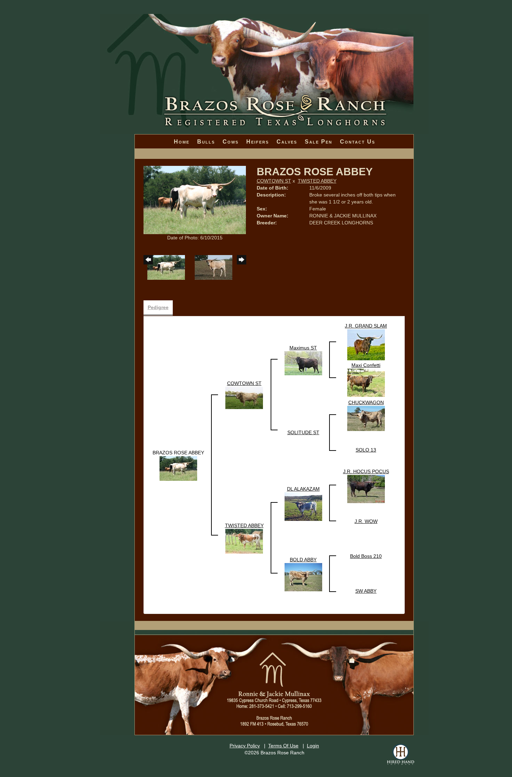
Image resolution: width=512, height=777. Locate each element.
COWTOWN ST (274, 181)
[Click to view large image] (194, 199)
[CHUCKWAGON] (366, 418)
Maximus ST (303, 348)
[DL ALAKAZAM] (303, 506)
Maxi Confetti (365, 365)
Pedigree (158, 307)
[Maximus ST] (303, 363)
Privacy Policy (245, 745)
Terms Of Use (283, 745)
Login (313, 745)
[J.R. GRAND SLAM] (366, 344)
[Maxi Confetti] (366, 382)
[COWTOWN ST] (244, 397)
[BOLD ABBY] (303, 576)
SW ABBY (366, 591)
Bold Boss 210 (366, 556)
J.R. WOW (366, 521)
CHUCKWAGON (366, 402)
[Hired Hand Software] (400, 754)
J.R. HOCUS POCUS (366, 471)
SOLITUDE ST (303, 432)
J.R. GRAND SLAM (366, 326)
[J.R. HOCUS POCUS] (366, 489)
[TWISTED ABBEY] (244, 541)
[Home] (264, 52)
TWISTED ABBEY (317, 181)
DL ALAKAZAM (303, 489)
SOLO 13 (366, 450)
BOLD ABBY (303, 559)
